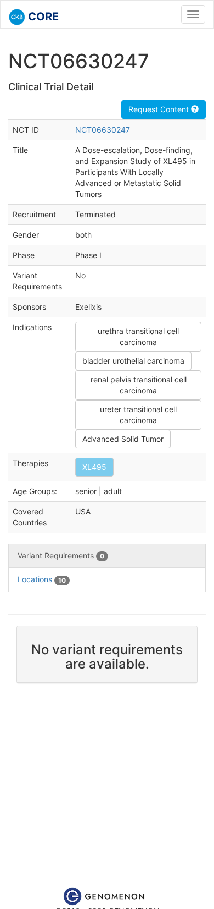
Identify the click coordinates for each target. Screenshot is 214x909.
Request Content (159, 109)
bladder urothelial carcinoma (133, 360)
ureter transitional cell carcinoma (138, 414)
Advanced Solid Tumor (123, 438)
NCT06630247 (102, 129)
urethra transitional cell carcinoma (138, 336)
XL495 (94, 467)
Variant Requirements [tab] (61, 555)
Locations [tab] (42, 579)
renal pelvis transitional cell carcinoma (139, 385)
